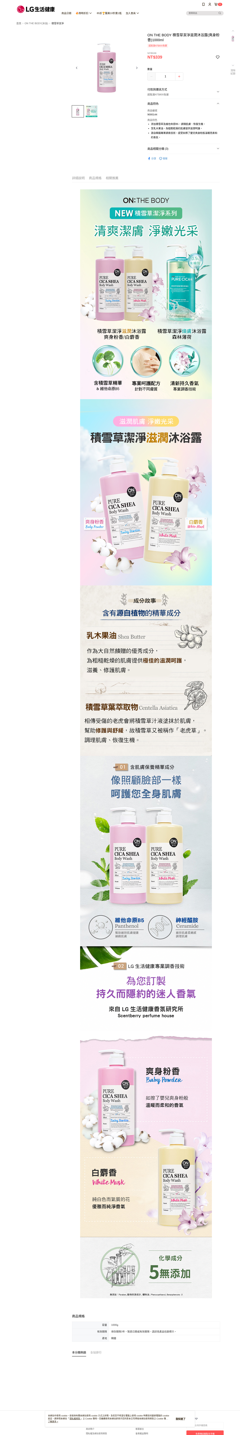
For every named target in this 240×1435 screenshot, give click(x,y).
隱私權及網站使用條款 (96, 1433)
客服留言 (139, 1429)
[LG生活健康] (35, 9)
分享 (153, 158)
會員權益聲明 (141, 1433)
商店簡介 (90, 1429)
